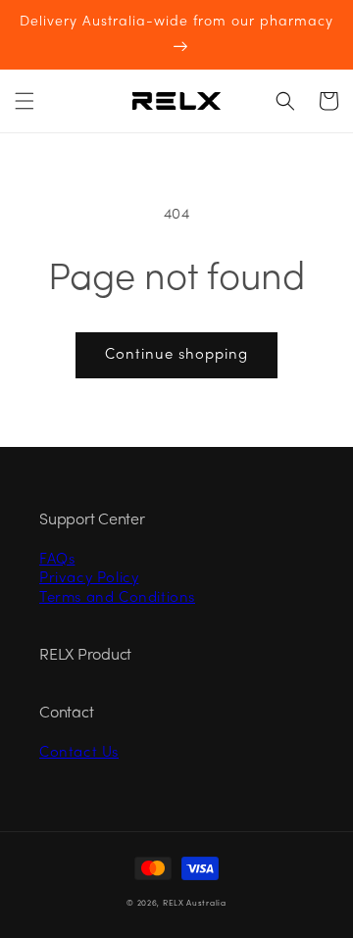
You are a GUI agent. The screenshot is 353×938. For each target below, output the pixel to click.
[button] (24, 101)
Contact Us (79, 753)
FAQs (57, 560)
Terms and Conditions (117, 598)
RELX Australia (195, 904)
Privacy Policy (88, 578)
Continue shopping (176, 355)
